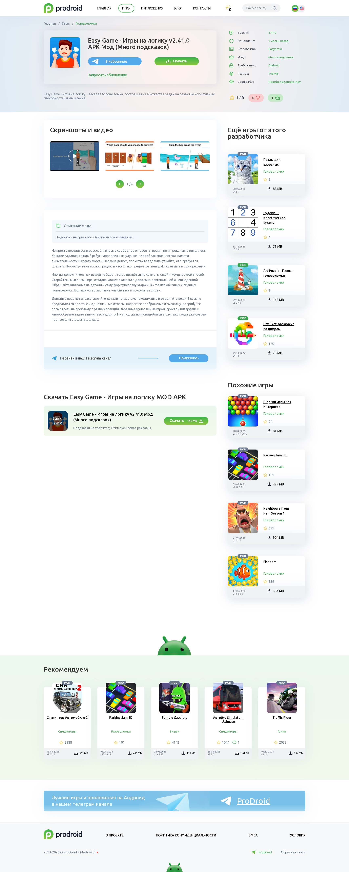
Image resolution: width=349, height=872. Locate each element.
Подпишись (189, 358)
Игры (126, 8)
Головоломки (86, 23)
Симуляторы (67, 731)
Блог (178, 8)
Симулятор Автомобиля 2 (67, 717)
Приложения (152, 8)
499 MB (278, 484)
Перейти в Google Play (284, 81)
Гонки (282, 731)
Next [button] (140, 184)
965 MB (83, 753)
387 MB (278, 591)
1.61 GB (244, 753)
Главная (104, 8)
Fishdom (269, 562)
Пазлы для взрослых (271, 162)
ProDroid (253, 800)
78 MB (277, 353)
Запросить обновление (107, 75)
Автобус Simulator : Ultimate (228, 719)
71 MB (277, 246)
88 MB (277, 189)
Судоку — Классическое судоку (274, 217)
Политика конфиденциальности (186, 835)
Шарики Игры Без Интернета (277, 404)
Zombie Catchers (174, 717)
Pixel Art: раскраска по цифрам (278, 326)
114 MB (191, 753)
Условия (297, 835)
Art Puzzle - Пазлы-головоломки (278, 273)
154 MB (298, 753)
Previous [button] (120, 184)
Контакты (202, 8)
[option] (74, 156)
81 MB (277, 431)
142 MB (278, 300)
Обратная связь (293, 852)
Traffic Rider (281, 717)
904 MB (278, 537)
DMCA (253, 835)
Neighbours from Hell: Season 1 (276, 511)
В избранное (116, 61)
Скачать (178, 61)
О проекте (114, 835)
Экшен (174, 731)
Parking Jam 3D (275, 455)
